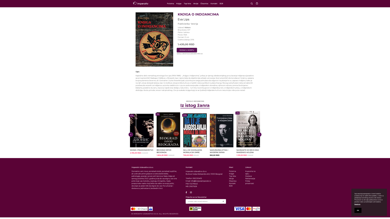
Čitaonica (204, 4)
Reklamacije (250, 179)
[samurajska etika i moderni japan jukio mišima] (221, 129)
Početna (170, 4)
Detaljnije (357, 204)
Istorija (194, 24)
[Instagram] (191, 192)
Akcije (195, 4)
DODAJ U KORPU (187, 50)
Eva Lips (183, 19)
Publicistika (184, 24)
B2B (221, 4)
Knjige (178, 4)
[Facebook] (186, 192)
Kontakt (214, 4)
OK (358, 210)
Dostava (248, 176)
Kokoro (188, 27)
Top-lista (187, 4)
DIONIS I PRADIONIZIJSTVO (141, 150)
